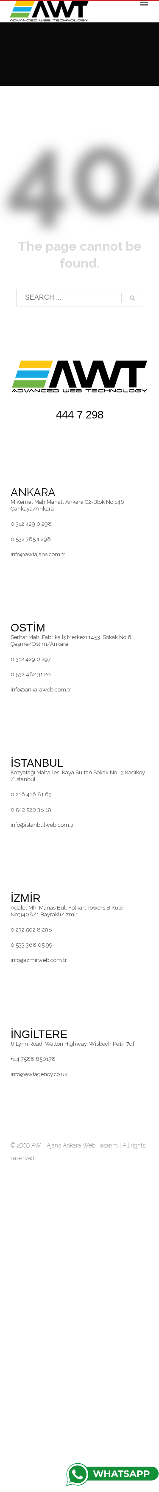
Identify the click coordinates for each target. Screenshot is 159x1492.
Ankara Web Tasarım (90, 1145)
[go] (132, 298)
